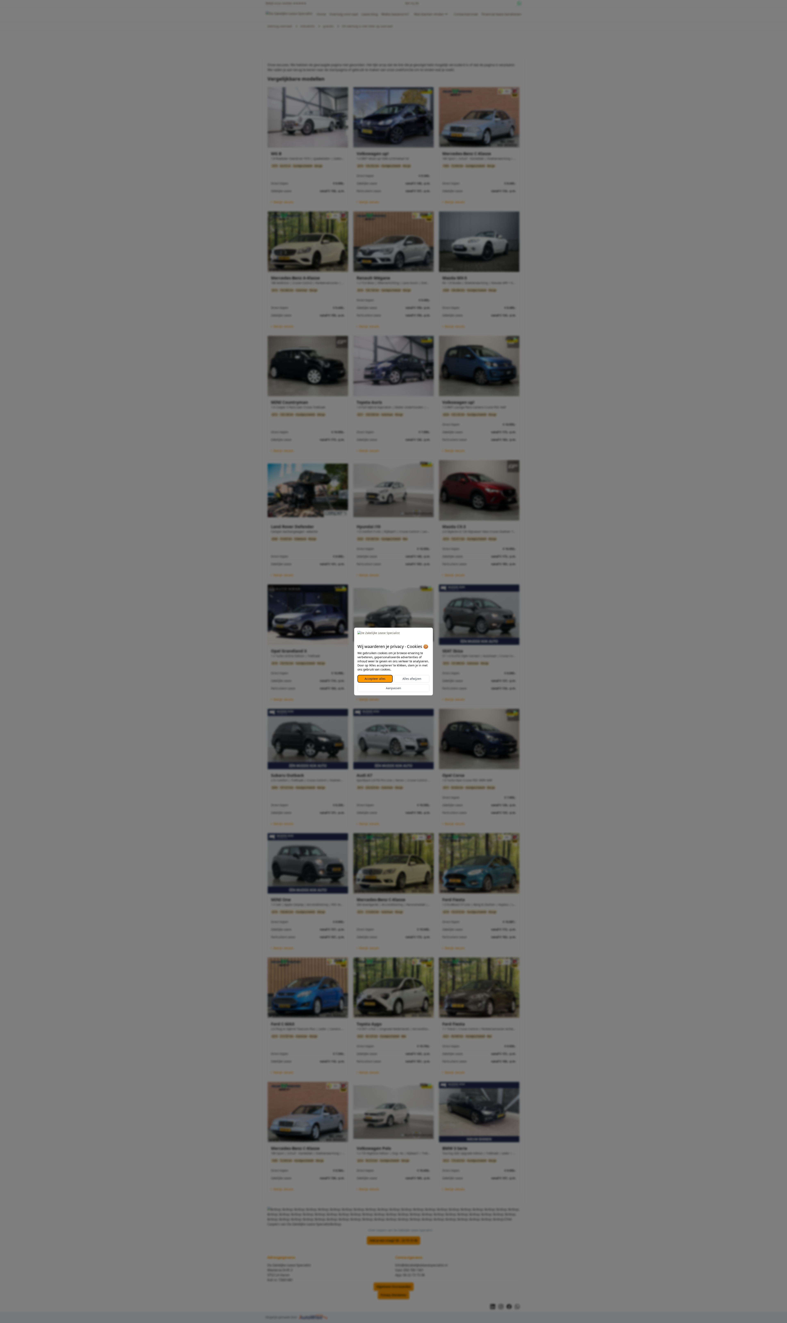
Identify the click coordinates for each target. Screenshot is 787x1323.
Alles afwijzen (412, 679)
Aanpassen (393, 688)
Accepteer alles (375, 679)
